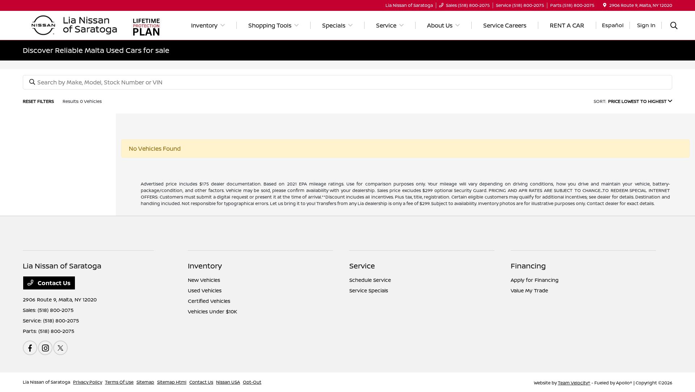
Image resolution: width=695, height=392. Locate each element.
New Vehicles (204, 279)
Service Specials (368, 290)
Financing (528, 266)
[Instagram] (45, 348)
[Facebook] (30, 348)
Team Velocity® (574, 383)
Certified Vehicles (209, 300)
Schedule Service (370, 279)
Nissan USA (228, 382)
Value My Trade (529, 290)
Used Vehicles (205, 290)
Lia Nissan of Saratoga (46, 382)
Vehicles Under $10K (212, 311)
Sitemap (145, 382)
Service (362, 266)
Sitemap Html (171, 382)
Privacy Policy (87, 382)
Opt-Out (252, 382)
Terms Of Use (119, 382)
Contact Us (53, 283)
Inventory (205, 266)
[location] (604, 5)
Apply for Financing (535, 279)
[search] (674, 26)
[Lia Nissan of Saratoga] (74, 25)
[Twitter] (60, 348)
